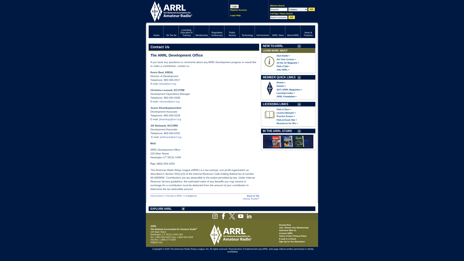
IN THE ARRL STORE (277, 130)
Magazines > (295, 89)
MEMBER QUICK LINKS (279, 77)
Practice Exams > (286, 116)
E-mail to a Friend (287, 239)
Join (281, 228)
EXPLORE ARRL (161, 208)
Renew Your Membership (297, 228)
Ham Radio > (283, 56)
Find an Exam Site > (287, 120)
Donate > (281, 86)
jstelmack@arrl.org (170, 137)
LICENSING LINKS (275, 104)
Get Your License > (286, 59)
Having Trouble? (251, 199)
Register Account (238, 10)
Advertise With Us (287, 230)
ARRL (184, 11)
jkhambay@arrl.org (170, 119)
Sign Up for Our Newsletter (292, 242)
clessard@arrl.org (169, 101)
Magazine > (288, 63)
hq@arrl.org (156, 242)
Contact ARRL (286, 233)
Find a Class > (284, 109)
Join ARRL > (283, 70)
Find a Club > (283, 66)
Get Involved (156, 196)
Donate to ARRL (174, 196)
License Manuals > (286, 113)
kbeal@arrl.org (167, 83)
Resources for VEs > (287, 123)
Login (234, 6)
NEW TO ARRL (273, 45)
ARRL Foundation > (287, 96)
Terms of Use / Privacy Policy (292, 236)
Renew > (281, 82)
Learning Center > (286, 93)
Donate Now (285, 225)
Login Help (235, 15)
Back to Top (253, 196)
